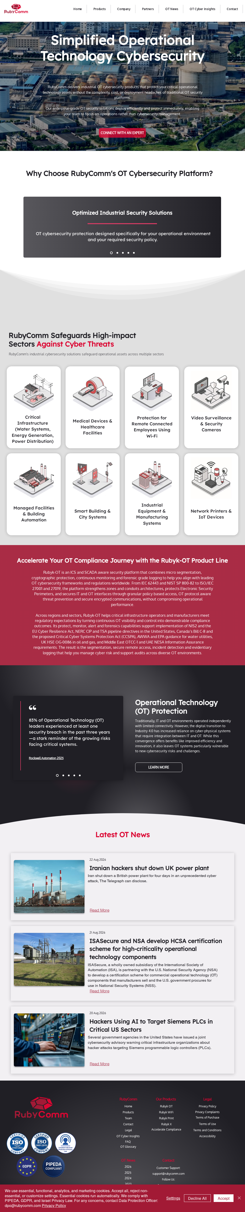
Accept (223, 1198)
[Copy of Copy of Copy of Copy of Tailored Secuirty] (134, 253)
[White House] (62, 775)
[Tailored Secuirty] (111, 253)
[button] (124, 9)
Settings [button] (173, 1198)
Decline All (197, 1198)
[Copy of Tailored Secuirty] (117, 253)
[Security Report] (69, 775)
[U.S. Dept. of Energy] (80, 775)
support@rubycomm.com (168, 1173)
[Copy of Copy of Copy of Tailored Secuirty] (128, 253)
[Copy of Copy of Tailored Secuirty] (123, 253)
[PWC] (74, 775)
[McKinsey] (57, 775)
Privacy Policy (54, 1205)
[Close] (239, 1198)
